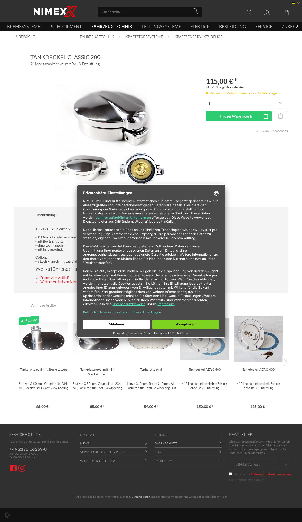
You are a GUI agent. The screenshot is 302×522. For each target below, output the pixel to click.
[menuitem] (150, 12)
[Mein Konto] (272, 12)
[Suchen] (196, 11)
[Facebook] (13, 468)
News (84, 443)
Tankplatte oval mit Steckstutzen (43, 369)
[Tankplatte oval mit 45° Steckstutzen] (97, 338)
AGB (158, 452)
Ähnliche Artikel (44, 305)
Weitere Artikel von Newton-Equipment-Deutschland (79, 281)
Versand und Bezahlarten (102, 452)
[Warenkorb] (290, 12)
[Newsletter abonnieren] (286, 464)
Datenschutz (166, 443)
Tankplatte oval (151, 369)
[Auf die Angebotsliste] (280, 116)
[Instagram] (21, 468)
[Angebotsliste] (250, 12)
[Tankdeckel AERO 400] (204, 338)
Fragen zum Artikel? (55, 277)
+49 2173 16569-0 (28, 449)
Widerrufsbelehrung (98, 461)
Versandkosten (141, 496)
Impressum (163, 461)
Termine (161, 434)
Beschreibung (45, 215)
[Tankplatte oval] (151, 338)
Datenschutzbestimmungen (271, 474)
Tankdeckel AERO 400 (205, 369)
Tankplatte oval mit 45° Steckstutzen (97, 371)
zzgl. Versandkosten (232, 87)
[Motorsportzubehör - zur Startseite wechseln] (55, 11)
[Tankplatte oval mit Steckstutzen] (43, 338)
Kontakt (87, 434)
